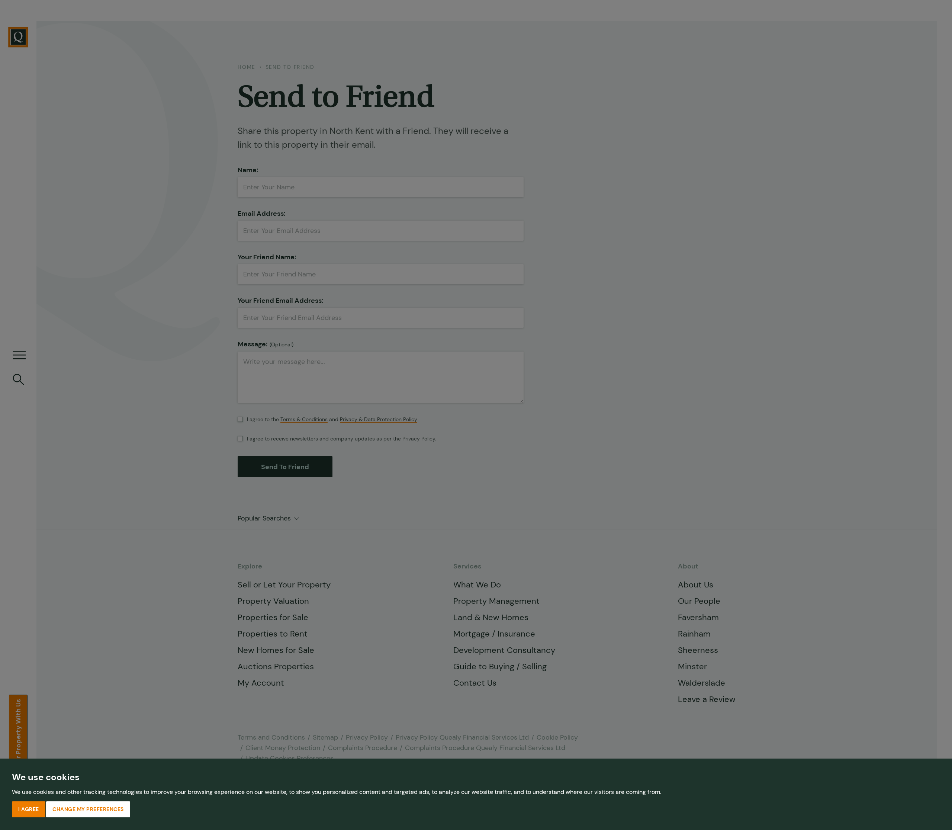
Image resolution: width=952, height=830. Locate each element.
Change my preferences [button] (88, 809)
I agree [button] (28, 809)
